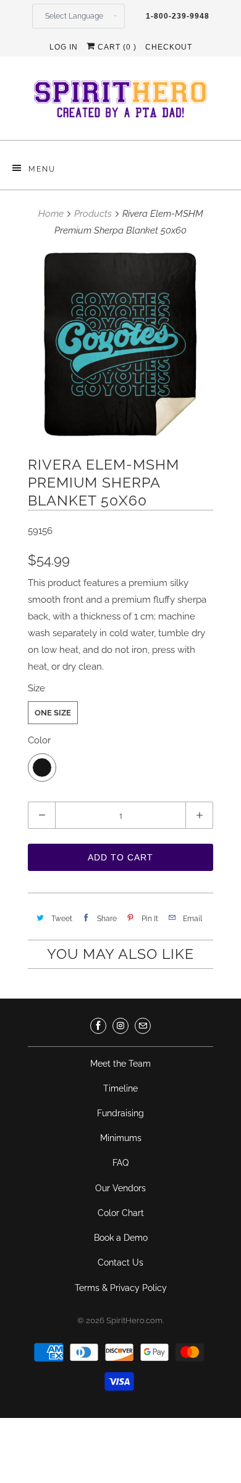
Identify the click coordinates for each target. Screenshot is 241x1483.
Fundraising (120, 1113)
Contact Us (120, 1262)
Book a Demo (121, 1238)
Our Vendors (120, 1188)
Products (93, 213)
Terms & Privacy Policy (121, 1288)
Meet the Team (120, 1064)
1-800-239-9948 (177, 16)
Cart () (116, 47)
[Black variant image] (120, 344)
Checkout (168, 47)
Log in (63, 47)
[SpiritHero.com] (120, 103)
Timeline (120, 1088)
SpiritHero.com (134, 1320)
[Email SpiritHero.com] (143, 1026)
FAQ (120, 1163)
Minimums (121, 1138)
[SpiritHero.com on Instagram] (120, 1026)
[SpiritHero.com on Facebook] (98, 1026)
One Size (53, 712)
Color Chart (121, 1213)
